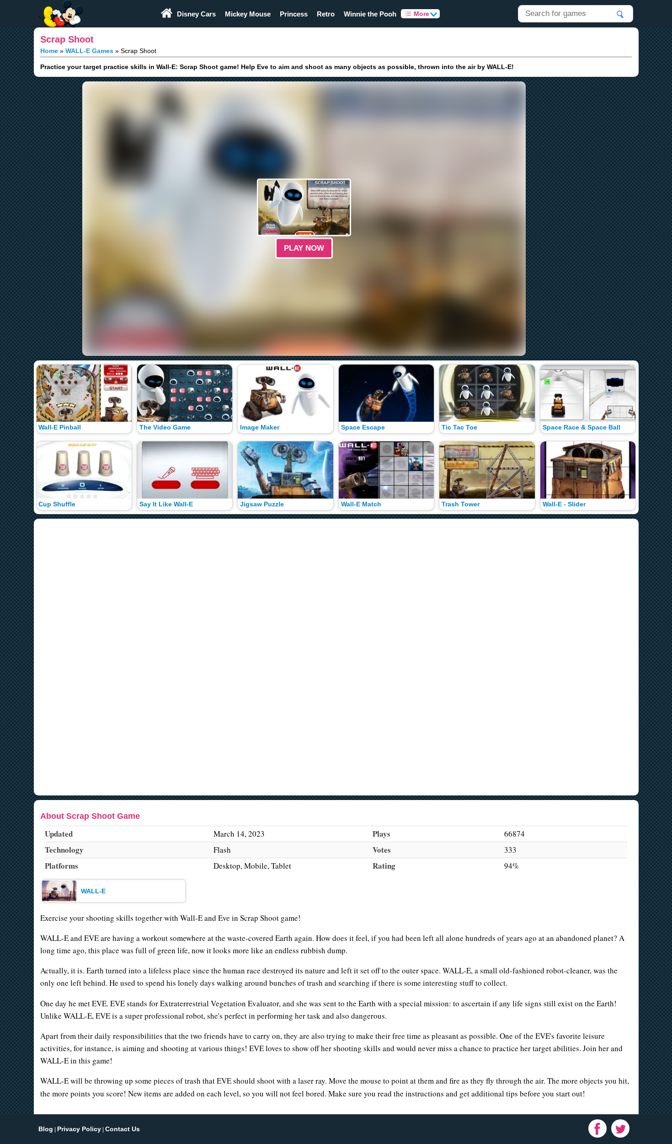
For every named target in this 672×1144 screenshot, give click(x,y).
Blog (45, 1129)
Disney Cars (196, 14)
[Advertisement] (36, 218)
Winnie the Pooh (370, 14)
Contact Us (122, 1129)
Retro (326, 14)
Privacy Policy (79, 1129)
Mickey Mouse (248, 14)
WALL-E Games (89, 50)
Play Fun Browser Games (60, 6)
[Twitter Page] (620, 1128)
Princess (294, 14)
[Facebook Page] (597, 1128)
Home (49, 50)
